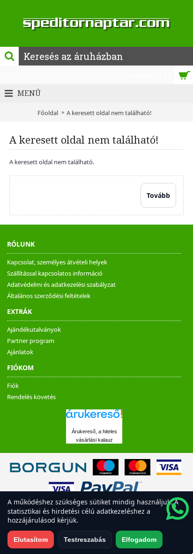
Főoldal (47, 113)
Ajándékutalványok (34, 329)
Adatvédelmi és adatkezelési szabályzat (61, 284)
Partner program (30, 340)
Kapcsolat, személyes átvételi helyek (57, 262)
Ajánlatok (20, 352)
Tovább (158, 195)
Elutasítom (31, 539)
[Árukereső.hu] (94, 418)
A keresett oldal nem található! (109, 113)
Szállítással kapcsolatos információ (55, 273)
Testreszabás (85, 539)
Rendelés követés (31, 397)
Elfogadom (139, 539)
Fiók (13, 385)
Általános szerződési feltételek (48, 296)
